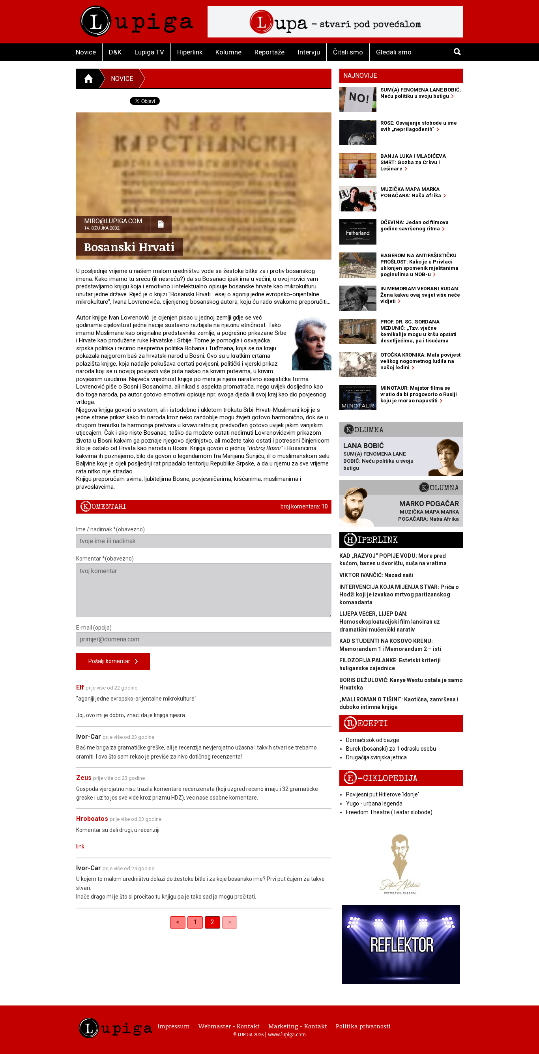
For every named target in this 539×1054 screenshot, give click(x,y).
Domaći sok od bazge (372, 740)
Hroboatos (92, 818)
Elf (80, 687)
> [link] (229, 922)
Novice (86, 52)
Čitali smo (348, 52)
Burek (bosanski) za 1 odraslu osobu (391, 749)
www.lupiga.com (287, 1034)
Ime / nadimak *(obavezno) (110, 529)
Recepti (365, 723)
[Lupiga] (136, 19)
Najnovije (360, 75)
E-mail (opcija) (94, 627)
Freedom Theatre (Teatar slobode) (389, 812)
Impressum (173, 1026)
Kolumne (228, 52)
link (80, 846)
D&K (115, 52)
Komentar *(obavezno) (105, 558)
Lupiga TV (149, 52)
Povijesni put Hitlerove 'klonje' (382, 794)
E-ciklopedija (380, 778)
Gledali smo (394, 52)
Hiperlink (189, 52)
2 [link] (212, 922)
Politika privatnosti (363, 1026)
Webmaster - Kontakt (229, 1026)
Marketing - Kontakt (297, 1026)
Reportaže (269, 52)
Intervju (309, 52)
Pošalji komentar (111, 661)
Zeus (84, 777)
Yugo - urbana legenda (374, 803)
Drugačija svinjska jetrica (376, 757)
